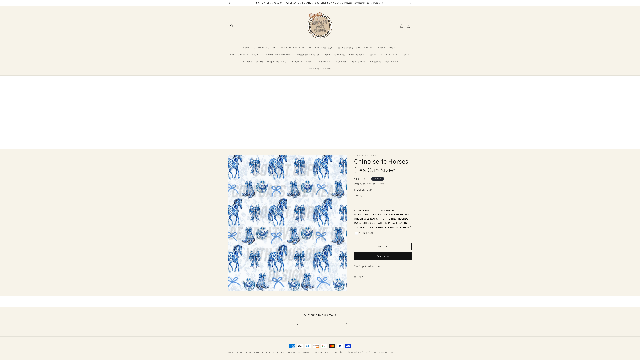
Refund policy (337, 352)
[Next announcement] (410, 3)
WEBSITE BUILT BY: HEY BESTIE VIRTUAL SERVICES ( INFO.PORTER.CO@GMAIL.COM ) (292, 352)
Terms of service (369, 352)
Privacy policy (353, 352)
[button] (232, 26)
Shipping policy (386, 352)
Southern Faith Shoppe (245, 352)
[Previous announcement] (229, 3)
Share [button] (361, 276)
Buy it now (383, 256)
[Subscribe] (346, 324)
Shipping (358, 183)
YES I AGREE (369, 233)
